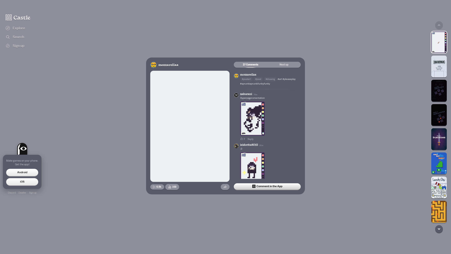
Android (22, 172)
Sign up (32, 193)
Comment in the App (269, 186)
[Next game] (439, 229)
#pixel (258, 79)
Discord (12, 193)
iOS (22, 181)
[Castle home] (18, 17)
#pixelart (246, 79)
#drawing (270, 79)
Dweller (22, 193)
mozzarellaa (168, 65)
